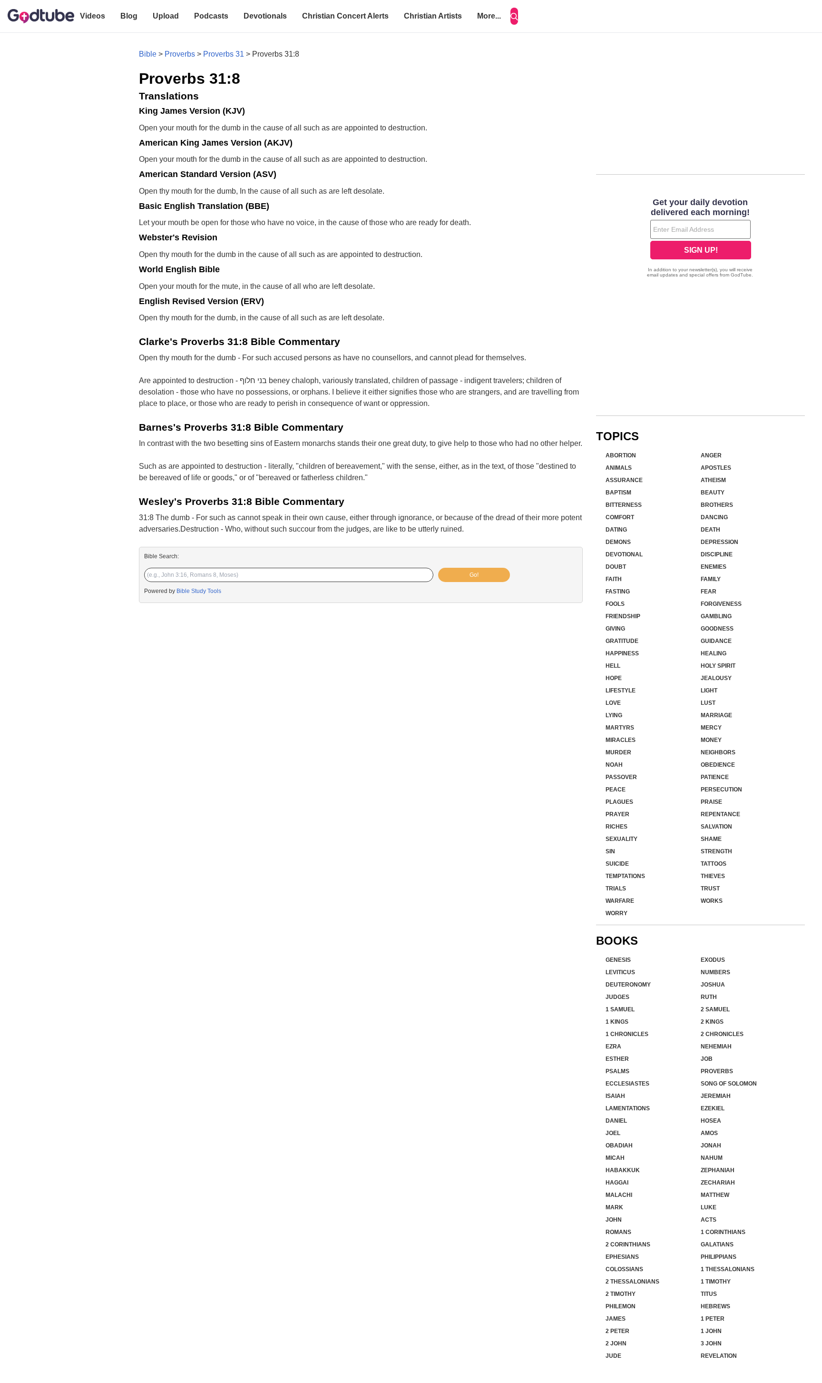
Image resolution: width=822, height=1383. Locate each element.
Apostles (716, 467)
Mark (614, 1207)
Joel (613, 1133)
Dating (616, 529)
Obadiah (619, 1145)
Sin (610, 851)
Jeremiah (716, 1096)
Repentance (720, 814)
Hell (613, 665)
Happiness (622, 653)
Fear (708, 591)
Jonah (711, 1145)
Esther (617, 1059)
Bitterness (624, 505)
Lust (708, 703)
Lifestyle (621, 690)
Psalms (617, 1071)
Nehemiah (716, 1046)
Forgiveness (721, 604)
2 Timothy (621, 1294)
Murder (618, 752)
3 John (711, 1343)
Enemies (713, 566)
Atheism (713, 480)
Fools (615, 604)
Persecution (721, 789)
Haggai (617, 1182)
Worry (616, 913)
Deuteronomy (628, 984)
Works (712, 901)
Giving (615, 628)
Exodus (713, 960)
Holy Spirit (718, 665)
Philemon (621, 1306)
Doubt (616, 566)
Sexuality (621, 839)
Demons (618, 542)
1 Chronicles (627, 1034)
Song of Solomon (729, 1083)
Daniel (616, 1120)
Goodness (717, 628)
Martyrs (620, 727)
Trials (616, 888)
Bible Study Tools (198, 591)
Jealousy (716, 678)
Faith (614, 579)
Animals (619, 467)
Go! (474, 575)
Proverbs (180, 54)
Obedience (718, 764)
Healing (713, 653)
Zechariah (718, 1182)
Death (710, 529)
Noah (614, 764)
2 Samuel (715, 1009)
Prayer (617, 814)
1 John (711, 1331)
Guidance (716, 641)
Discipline (717, 554)
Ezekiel (712, 1108)
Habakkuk (623, 1170)
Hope (614, 678)
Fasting (618, 591)
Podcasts (211, 16)
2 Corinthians (628, 1244)
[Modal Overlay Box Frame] (700, 238)
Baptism (618, 492)
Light (709, 690)
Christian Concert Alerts (345, 16)
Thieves (713, 876)
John (614, 1219)
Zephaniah (717, 1170)
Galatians (717, 1244)
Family (711, 579)
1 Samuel (620, 1009)
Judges (617, 997)
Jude (613, 1356)
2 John (616, 1343)
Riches (616, 826)
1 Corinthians (723, 1232)
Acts (708, 1219)
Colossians (624, 1269)
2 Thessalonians (632, 1281)
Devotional (624, 554)
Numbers (715, 972)
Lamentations (628, 1108)
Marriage (716, 715)
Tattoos (713, 863)
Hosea (711, 1120)
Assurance (624, 480)
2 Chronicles (722, 1034)
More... (489, 16)
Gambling (716, 616)
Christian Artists (433, 16)
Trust (710, 888)
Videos (92, 16)
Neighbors (718, 752)
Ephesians (622, 1257)
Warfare (620, 901)
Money (711, 740)
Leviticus (620, 972)
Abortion (621, 455)
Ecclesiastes (627, 1083)
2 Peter (617, 1331)
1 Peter (712, 1318)
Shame (711, 839)
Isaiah (615, 1096)
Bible (148, 54)
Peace (616, 789)
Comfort (620, 517)
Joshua (713, 984)
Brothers (717, 505)
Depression (719, 542)
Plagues (619, 802)
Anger (711, 455)
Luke (708, 1207)
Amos (709, 1133)
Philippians (718, 1257)
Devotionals (265, 16)
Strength (716, 851)
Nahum (712, 1158)
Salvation (716, 826)
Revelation (719, 1356)
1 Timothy (716, 1281)
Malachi (619, 1195)
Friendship (623, 616)
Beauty (712, 492)
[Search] (514, 16)
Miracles (621, 740)
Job (707, 1059)
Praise (711, 802)
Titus (709, 1294)
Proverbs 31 (223, 54)
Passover (621, 777)
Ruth (709, 997)
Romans (618, 1232)
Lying (614, 715)
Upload (166, 16)
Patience (715, 777)
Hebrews (715, 1306)
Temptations (625, 876)
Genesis (618, 960)
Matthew (715, 1195)
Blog (128, 16)
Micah (615, 1158)
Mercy (711, 727)
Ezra (613, 1046)
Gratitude (622, 641)
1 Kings (617, 1021)
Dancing (714, 517)
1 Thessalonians (727, 1269)
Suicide (617, 863)
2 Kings (712, 1021)
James (616, 1318)
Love (613, 703)
